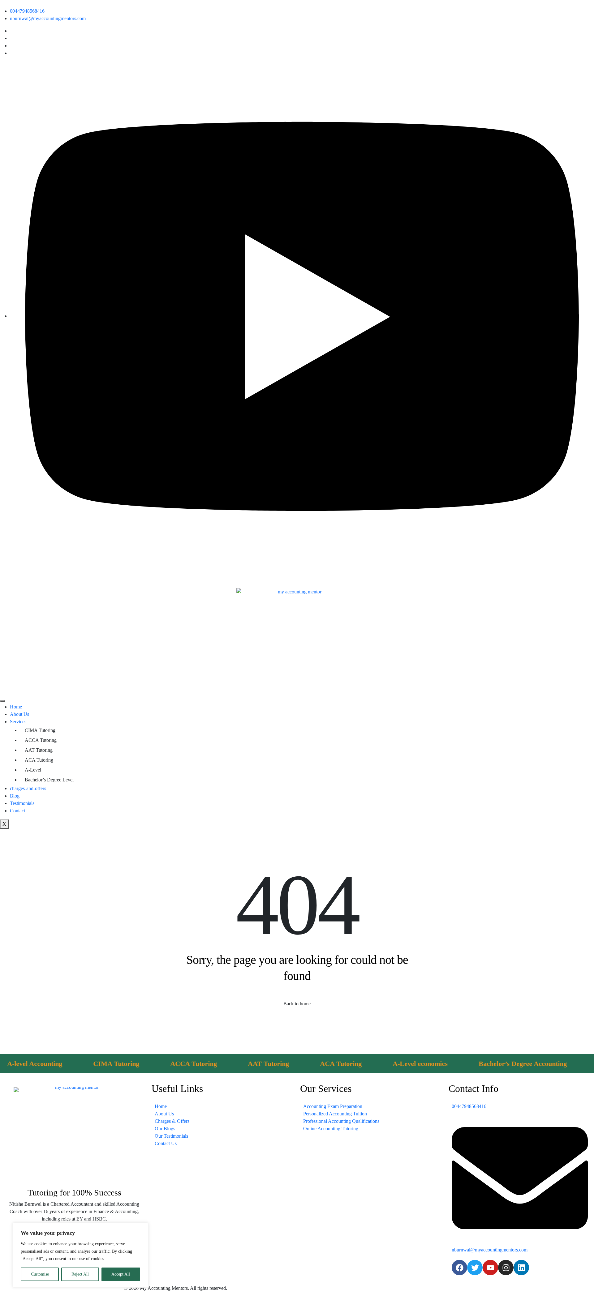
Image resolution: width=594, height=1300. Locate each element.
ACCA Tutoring (41, 740)
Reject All (80, 1274)
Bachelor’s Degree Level (49, 779)
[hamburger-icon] (2, 701)
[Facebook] (459, 1267)
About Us (19, 714)
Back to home (297, 1003)
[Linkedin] (521, 1267)
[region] (80, 1255)
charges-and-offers (28, 788)
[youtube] (302, 316)
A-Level (33, 769)
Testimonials (22, 803)
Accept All (120, 1274)
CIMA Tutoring (40, 730)
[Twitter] (475, 1267)
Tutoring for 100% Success (74, 1192)
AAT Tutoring (39, 750)
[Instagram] (506, 1267)
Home (16, 706)
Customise (40, 1274)
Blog (14, 795)
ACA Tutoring (39, 760)
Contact (17, 810)
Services (18, 721)
